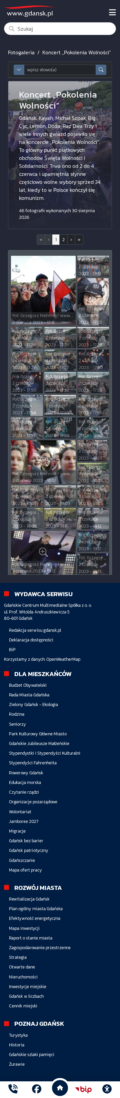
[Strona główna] (13, 1090)
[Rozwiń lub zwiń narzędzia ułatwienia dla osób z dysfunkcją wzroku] (107, 1089)
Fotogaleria (21, 52)
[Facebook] (36, 1090)
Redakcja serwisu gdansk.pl (35, 630)
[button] (71, 239)
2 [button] (63, 239)
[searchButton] (101, 70)
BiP (12, 649)
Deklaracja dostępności (31, 640)
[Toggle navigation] (112, 13)
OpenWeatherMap (63, 659)
